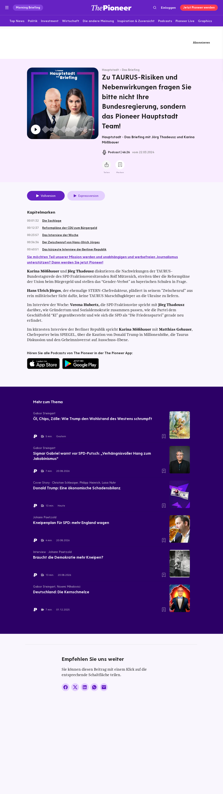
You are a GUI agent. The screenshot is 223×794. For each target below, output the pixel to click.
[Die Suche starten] (155, 7)
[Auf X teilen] (75, 687)
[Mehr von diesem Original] (111, 42)
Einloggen (168, 8)
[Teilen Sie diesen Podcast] (106, 164)
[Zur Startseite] (111, 7)
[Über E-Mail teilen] (104, 687)
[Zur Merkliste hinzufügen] (120, 164)
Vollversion (48, 196)
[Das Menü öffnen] (6, 7)
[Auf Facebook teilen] (65, 687)
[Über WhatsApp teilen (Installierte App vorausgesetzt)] (94, 687)
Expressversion (88, 196)
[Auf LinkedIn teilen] (85, 687)
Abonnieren (201, 42)
